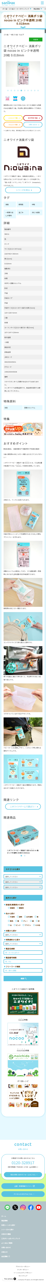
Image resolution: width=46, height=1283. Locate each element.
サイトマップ (23, 1276)
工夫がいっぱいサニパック (10, 1238)
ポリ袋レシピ (23, 1081)
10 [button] (38, 91)
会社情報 (4, 1256)
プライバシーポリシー (23, 1266)
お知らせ (4, 1252)
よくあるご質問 (6, 1243)
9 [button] (35, 91)
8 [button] (31, 91)
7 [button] (28, 91)
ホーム (3, 1216)
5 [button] (21, 91)
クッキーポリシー (23, 1270)
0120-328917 (23, 1162)
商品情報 (36, 9)
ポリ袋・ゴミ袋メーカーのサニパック (15, 9)
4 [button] (18, 91)
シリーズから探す (7, 1229)
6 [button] (25, 91)
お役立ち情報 (6, 1234)
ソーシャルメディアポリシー (23, 1273)
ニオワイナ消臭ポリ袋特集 (23, 989)
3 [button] (15, 91)
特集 (23, 1019)
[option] (23, 74)
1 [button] (8, 91)
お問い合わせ (6, 1247)
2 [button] (11, 91)
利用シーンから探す (8, 1225)
